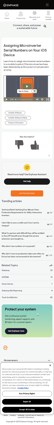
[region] (27, 388)
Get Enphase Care (16, 331)
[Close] (50, 365)
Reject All (27, 402)
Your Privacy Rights (27, 394)
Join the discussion (27, 193)
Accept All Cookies (27, 410)
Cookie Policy (23, 388)
